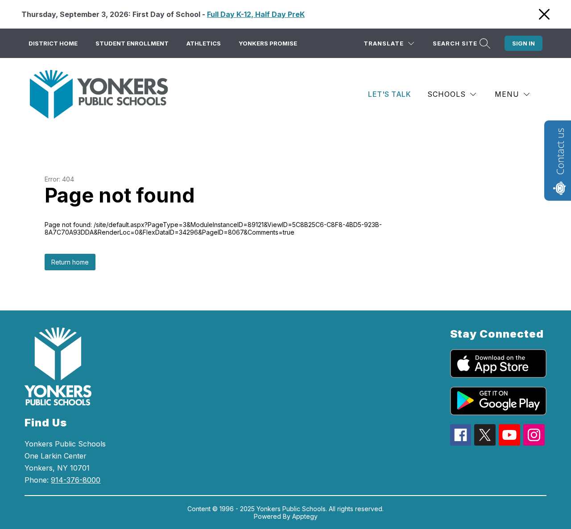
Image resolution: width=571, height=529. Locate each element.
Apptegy (305, 516)
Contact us (560, 151)
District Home (53, 43)
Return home (70, 262)
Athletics (203, 43)
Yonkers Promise (268, 43)
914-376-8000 (75, 479)
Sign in (523, 43)
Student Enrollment (132, 43)
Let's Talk (389, 94)
